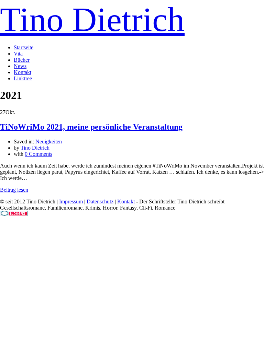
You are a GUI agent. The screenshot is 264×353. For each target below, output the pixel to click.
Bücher (22, 60)
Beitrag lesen (14, 190)
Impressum (71, 201)
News (20, 66)
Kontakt (22, 72)
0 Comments (38, 154)
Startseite (23, 47)
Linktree (23, 78)
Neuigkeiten (48, 141)
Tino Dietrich (92, 19)
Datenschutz (101, 201)
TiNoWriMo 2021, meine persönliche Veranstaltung (91, 126)
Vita (18, 54)
